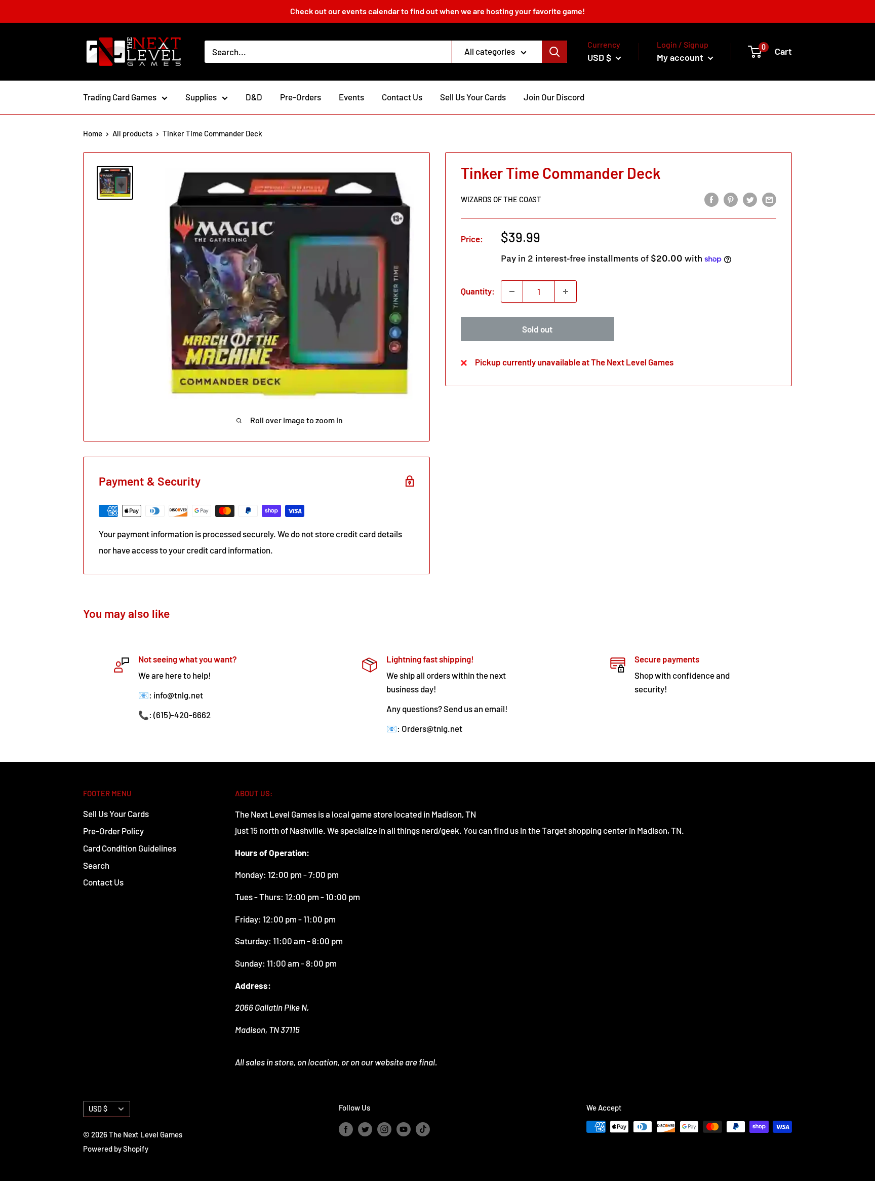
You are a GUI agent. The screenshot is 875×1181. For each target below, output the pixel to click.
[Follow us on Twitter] (365, 1128)
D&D (254, 97)
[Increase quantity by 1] (565, 291)
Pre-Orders (300, 97)
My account (681, 57)
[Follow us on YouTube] (403, 1128)
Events (351, 97)
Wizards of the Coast (501, 199)
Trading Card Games (119, 97)
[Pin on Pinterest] (731, 199)
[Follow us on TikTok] (423, 1128)
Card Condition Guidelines (129, 848)
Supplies (201, 97)
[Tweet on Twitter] (750, 199)
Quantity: (478, 291)
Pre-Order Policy (113, 831)
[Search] (554, 52)
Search (96, 865)
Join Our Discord (554, 97)
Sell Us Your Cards (473, 97)
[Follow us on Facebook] (346, 1128)
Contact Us (402, 97)
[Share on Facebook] (711, 199)
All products (132, 133)
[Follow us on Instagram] (384, 1128)
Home (92, 133)
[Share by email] (769, 199)
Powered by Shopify (115, 1148)
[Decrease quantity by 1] (512, 291)
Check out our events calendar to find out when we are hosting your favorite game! (437, 11)
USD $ (98, 1108)
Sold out (537, 329)
